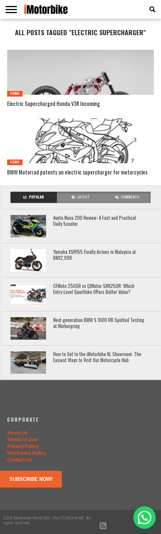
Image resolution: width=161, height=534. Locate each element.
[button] (144, 517)
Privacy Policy (22, 446)
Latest (83, 197)
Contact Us (19, 459)
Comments (130, 197)
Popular (36, 197)
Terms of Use (22, 439)
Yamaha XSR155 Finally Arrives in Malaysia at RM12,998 (94, 255)
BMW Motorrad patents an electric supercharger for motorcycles (77, 172)
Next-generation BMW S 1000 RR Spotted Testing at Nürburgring (98, 323)
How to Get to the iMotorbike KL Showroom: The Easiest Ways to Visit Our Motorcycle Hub (97, 357)
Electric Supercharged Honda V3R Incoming (53, 103)
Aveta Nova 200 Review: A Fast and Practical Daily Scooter (94, 221)
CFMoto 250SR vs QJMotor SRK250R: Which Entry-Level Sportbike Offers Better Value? (93, 289)
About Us (17, 433)
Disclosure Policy (26, 453)
